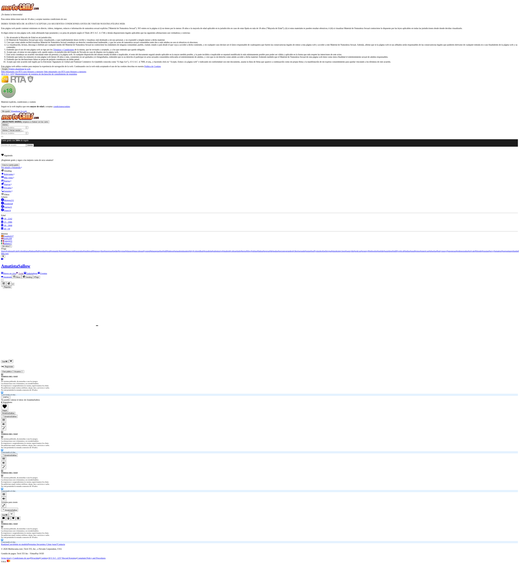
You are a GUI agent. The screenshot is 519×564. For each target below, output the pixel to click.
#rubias (254, 251)
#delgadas (273, 251)
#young (146, 251)
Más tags (5, 253)
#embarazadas (462, 251)
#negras (266, 251)
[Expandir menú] (3, 256)
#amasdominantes (181, 251)
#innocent (70, 251)
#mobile (380, 251)
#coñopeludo (235, 251)
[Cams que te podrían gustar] (18, 518)
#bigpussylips (98, 251)
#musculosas (137, 251)
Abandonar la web (19, 111)
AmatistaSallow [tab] (8, 413)
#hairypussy (441, 251)
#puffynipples (316, 251)
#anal (412, 251)
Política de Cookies (152, 66)
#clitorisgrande (298, 251)
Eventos (43, 273)
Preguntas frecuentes (36, 544)
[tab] (23, 371)
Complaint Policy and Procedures (91, 558)
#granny (364, 251)
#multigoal (87, 251)
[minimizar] (3, 428)
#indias (407, 251)
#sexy (491, 251)
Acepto (5, 69)
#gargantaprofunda (510, 251)
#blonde (478, 251)
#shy (191, 251)
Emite (21, 273)
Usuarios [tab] (17, 372)
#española (207, 251)
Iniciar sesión (15, 130)
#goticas (357, 251)
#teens (243, 251)
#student (225, 251)
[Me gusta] (2, 397)
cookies (67, 106)
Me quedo (6, 111)
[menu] (3, 420)
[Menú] (3, 494)
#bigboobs (372, 251)
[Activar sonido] (3, 499)
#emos (417, 251)
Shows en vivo (9, 273)
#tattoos (170, 251)
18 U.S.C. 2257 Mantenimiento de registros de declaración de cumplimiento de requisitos (39, 74)
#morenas (108, 251)
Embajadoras (31, 273)
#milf (164, 251)
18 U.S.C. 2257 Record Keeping (62, 558)
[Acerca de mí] (8, 518)
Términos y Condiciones (63, 49)
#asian (307, 251)
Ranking (4, 544)
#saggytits (349, 251)
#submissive (217, 251)
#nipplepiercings (338, 251)
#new (3, 251)
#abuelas (432, 251)
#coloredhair (198, 251)
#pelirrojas (326, 251)
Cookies (43, 558)
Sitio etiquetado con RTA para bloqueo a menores (22, 71)
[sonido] (3, 424)
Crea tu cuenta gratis (10, 165)
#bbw (248, 251)
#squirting (388, 251)
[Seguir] (13, 518)
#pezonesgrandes (285, 251)
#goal (47, 251)
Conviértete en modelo (18, 544)
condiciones (58, 106)
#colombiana (23, 251)
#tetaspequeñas (156, 251)
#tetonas (62, 251)
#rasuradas (78, 251)
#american (424, 251)
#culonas (9, 251)
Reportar (7, 287)
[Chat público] (3, 518)
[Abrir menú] (2, 136)
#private (471, 251)
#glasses (128, 251)
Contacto (61, 544)
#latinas (32, 251)
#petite (115, 251)
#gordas (42, 251)
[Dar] (11, 361)
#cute (15, 251)
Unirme (5, 125)
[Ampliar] (3, 505)
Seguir (4, 410)
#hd (37, 251)
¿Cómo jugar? (51, 544)
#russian (485, 251)
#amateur (498, 251)
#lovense (121, 251)
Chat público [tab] (7, 372)
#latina (260, 251)
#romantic (54, 251)
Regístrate (9, 367)
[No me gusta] (9, 397)
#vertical (400, 251)
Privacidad (34, 558)
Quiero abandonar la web (19, 69)
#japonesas (451, 251)
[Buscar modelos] (27, 127)
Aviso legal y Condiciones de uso (15, 558)
